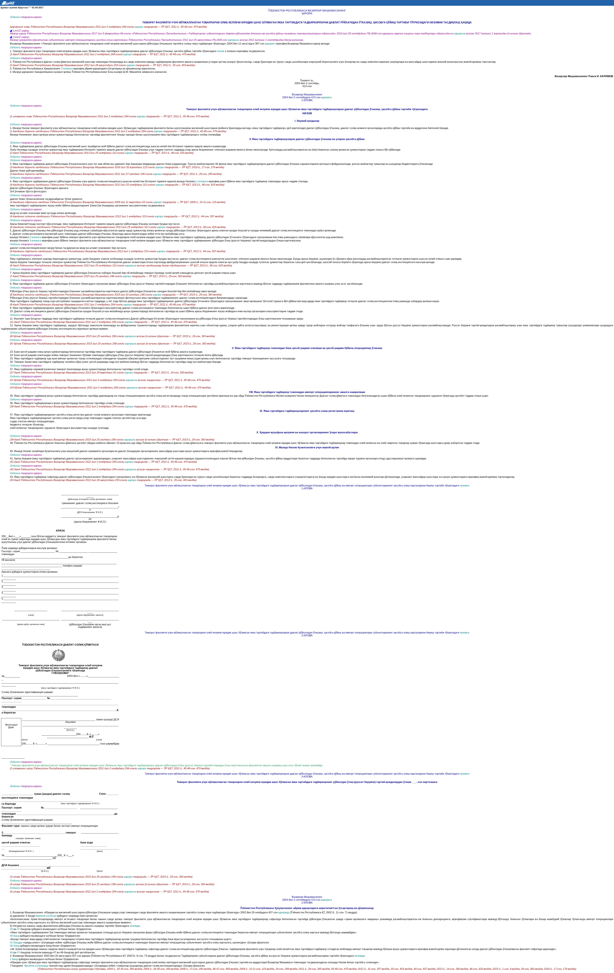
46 (11, 952)
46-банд (14, 945)
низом (220, 51)
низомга (464, 485)
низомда (135, 926)
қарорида (284, 912)
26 (11, 929)
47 (18, 952)
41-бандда (16, 942)
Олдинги (15, 17)
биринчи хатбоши (46, 915)
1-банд (14, 959)
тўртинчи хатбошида (36, 965)
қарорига (460, 33)
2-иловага (67, 68)
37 (18, 929)
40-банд (14, 935)
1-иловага (202, 181)
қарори (139, 26)
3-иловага (35, 240)
